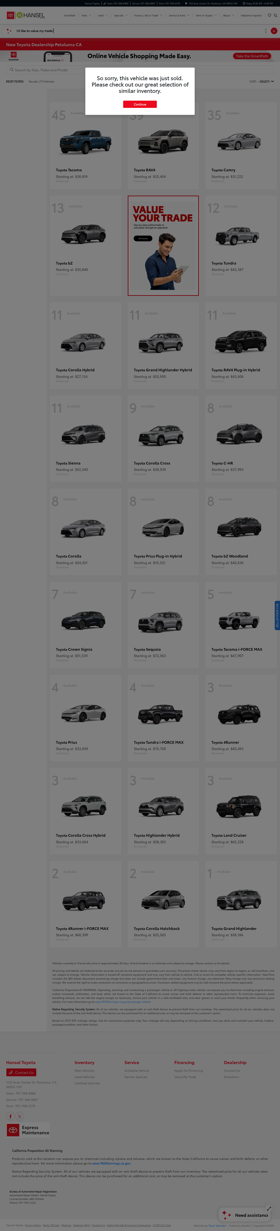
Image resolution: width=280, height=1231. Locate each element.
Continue (140, 104)
